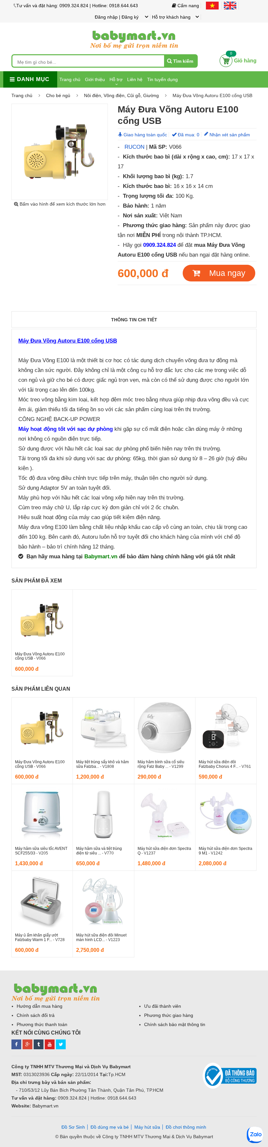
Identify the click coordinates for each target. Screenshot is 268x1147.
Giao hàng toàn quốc (145, 134)
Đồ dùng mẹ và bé (110, 1127)
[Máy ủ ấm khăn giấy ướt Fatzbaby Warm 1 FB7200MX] (42, 901)
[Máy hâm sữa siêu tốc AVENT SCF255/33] (42, 814)
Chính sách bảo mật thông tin (174, 1024)
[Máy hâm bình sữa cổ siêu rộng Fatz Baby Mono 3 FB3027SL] (165, 728)
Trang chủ (69, 79)
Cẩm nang (187, 5)
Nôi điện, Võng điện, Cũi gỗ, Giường (121, 95)
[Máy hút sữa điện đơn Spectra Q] (165, 814)
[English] (231, 5)
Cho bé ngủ (58, 95)
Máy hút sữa (147, 1127)
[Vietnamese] (214, 5)
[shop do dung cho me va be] (38, 1043)
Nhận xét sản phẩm (229, 134)
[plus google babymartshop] (27, 1043)
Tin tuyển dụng (162, 79)
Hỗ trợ (116, 79)
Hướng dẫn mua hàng (39, 1006)
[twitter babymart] (61, 1043)
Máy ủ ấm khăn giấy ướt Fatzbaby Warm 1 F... (36, 937)
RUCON (134, 146)
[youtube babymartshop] (50, 1043)
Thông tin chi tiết (134, 319)
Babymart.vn (100, 556)
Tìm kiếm (183, 61)
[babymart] (134, 29)
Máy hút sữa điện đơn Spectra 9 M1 (225, 850)
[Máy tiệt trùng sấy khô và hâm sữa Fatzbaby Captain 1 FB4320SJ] (103, 728)
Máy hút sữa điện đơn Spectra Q (164, 850)
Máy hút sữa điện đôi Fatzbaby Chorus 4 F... (219, 764)
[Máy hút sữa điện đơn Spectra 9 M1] (226, 814)
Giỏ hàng (245, 60)
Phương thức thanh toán (42, 1024)
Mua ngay (222, 273)
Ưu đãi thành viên (162, 1006)
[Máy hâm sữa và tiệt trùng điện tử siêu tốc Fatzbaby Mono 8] (103, 814)
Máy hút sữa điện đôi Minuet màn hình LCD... (101, 937)
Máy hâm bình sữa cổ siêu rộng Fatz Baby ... (161, 764)
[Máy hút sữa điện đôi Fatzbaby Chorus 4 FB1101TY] (226, 728)
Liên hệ (134, 79)
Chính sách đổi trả (36, 1015)
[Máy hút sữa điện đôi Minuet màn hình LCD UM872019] (103, 901)
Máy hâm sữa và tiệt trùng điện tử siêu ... (99, 850)
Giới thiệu (95, 79)
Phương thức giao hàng (168, 1015)
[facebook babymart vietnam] (16, 1043)
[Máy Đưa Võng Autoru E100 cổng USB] (42, 620)
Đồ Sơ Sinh (73, 1127)
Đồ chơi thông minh (186, 1127)
